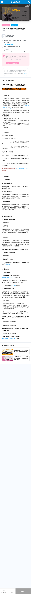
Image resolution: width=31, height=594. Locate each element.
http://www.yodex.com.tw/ (22, 168)
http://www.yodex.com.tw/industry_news (16, 51)
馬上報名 (13, 285)
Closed (23, 591)
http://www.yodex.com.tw (9, 109)
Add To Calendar (8, 44)
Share (27, 5)
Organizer (3, 592)
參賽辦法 (8, 264)
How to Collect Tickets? (12, 63)
